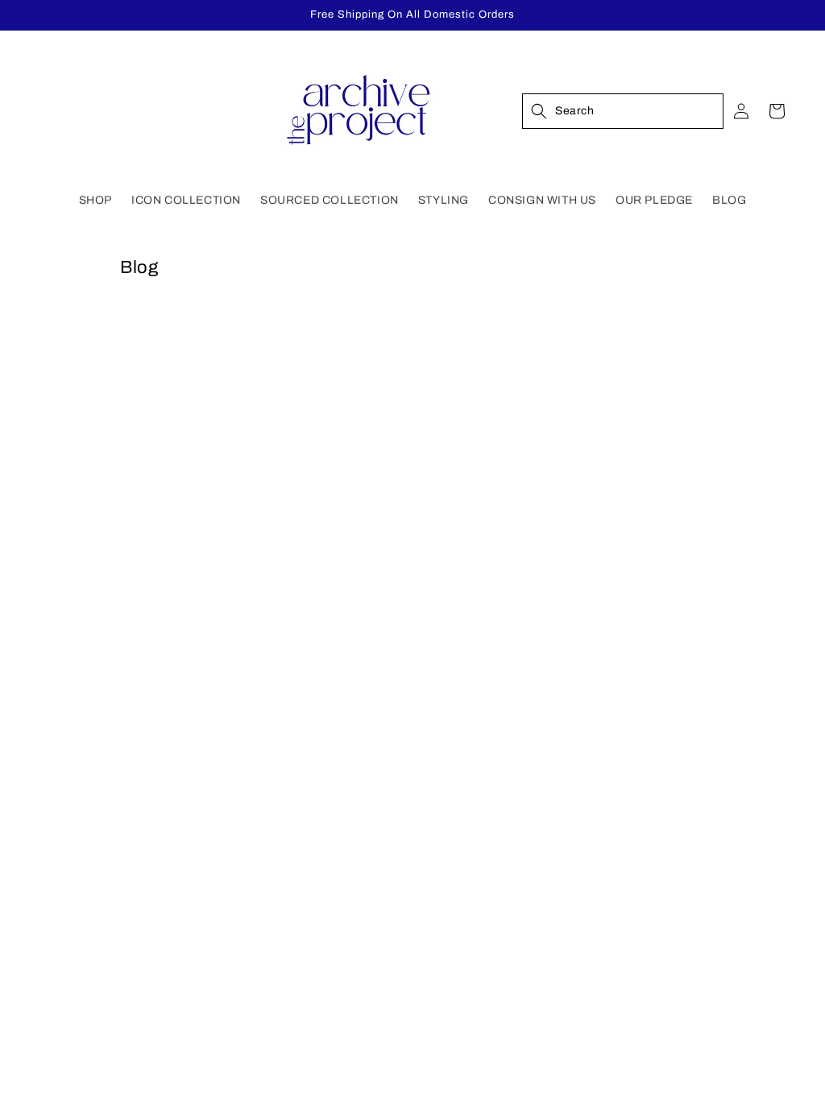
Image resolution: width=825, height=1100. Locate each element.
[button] (95, 200)
